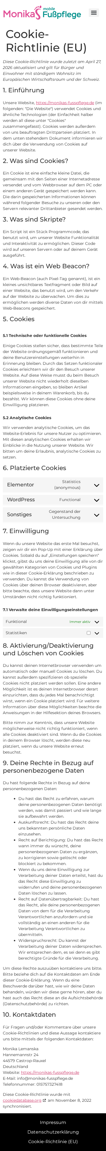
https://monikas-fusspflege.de (65, 102)
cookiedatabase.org (22, 1100)
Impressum (53, 1122)
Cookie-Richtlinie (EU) (53, 1141)
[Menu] (94, 12)
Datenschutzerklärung (53, 1132)
